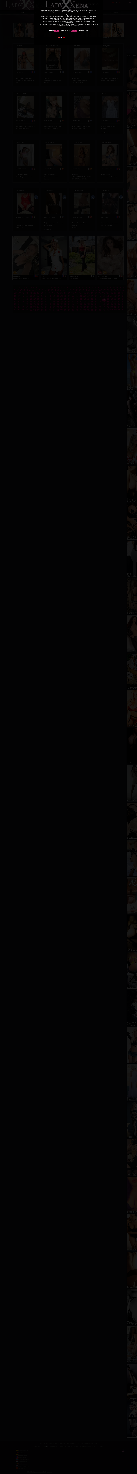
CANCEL (74, 31)
